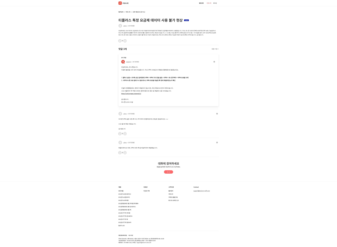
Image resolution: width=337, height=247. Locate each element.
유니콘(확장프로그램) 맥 (124, 210)
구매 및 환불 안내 (173, 197)
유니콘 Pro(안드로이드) (124, 194)
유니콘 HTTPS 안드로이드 (125, 216)
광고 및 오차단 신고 (173, 200)
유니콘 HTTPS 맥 (123, 219)
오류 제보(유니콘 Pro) (139, 12)
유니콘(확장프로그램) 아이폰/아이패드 (128, 203)
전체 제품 (120, 191)
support (128, 62)
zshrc (125, 26)
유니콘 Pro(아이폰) (123, 200)
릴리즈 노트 (121, 225)
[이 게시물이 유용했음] (119, 40)
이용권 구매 (146, 191)
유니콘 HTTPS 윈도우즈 (124, 222)
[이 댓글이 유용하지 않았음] (125, 133)
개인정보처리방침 (122, 235)
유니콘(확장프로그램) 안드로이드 (127, 206)
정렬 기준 (215, 49)
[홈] (120, 3)
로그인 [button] (215, 3)
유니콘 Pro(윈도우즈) (124, 197)
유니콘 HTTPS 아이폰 (124, 213)
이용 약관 (130, 235)
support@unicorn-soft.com (202, 191)
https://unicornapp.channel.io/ (131, 94)
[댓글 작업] (214, 61)
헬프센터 (201, 3)
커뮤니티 (209, 3)
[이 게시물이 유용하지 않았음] (125, 40)
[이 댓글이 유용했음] (119, 133)
